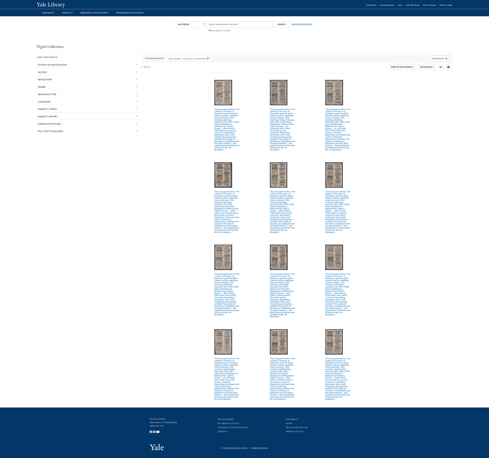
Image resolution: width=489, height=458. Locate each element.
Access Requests (387, 5)
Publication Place (49, 123)
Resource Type (47, 94)
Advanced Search (302, 24)
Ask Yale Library (413, 5)
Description (216, 31)
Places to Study (446, 5)
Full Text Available (50, 131)
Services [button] (66, 12)
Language (44, 101)
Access (42, 72)
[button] (281, 24)
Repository (45, 79)
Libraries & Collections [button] (93, 12)
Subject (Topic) (47, 109)
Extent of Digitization (52, 64)
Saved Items (371, 5)
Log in (400, 5)
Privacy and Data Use (297, 427)
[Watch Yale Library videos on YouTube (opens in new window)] (157, 432)
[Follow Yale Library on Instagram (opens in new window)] (154, 432)
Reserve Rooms (429, 5)
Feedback (222, 432)
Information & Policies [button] (129, 12)
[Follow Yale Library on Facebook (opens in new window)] (151, 432)
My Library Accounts (228, 423)
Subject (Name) (48, 116)
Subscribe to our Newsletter (233, 427)
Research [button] (47, 12)
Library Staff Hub (294, 432)
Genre (42, 86)
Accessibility (292, 419)
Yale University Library (68, 5)
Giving (289, 423)
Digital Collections (50, 47)
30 (426, 67)
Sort (401, 67)
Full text (226, 31)
